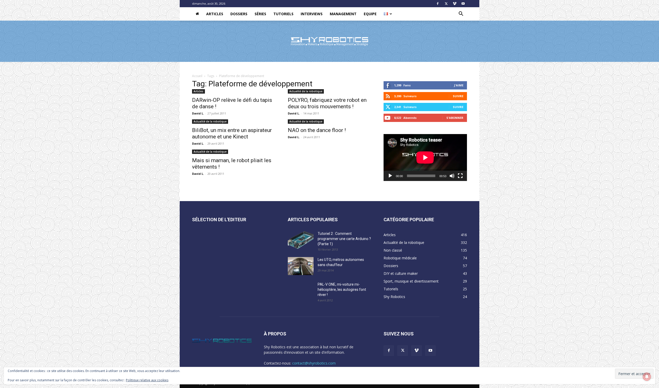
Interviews (312, 13)
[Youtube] (463, 3)
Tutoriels (283, 13)
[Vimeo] (454, 3)
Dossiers (238, 13)
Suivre (458, 96)
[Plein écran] (460, 175)
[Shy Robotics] (329, 41)
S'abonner (454, 118)
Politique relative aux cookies (147, 380)
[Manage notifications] (647, 377)
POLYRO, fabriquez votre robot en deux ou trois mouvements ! (327, 103)
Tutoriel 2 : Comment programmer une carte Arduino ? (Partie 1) (344, 239)
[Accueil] (197, 14)
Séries (260, 13)
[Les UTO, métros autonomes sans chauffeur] (301, 266)
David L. (198, 113)
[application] (425, 157)
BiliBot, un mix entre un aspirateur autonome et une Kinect (232, 133)
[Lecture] (390, 175)
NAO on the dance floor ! (317, 130)
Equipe (370, 13)
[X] (446, 3)
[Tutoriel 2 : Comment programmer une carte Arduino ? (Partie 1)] (301, 240)
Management (343, 13)
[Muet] (452, 175)
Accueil (197, 76)
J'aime (458, 85)
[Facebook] (437, 3)
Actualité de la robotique (305, 91)
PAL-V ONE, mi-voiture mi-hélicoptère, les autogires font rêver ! (342, 289)
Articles (214, 13)
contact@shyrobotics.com (314, 363)
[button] (461, 14)
